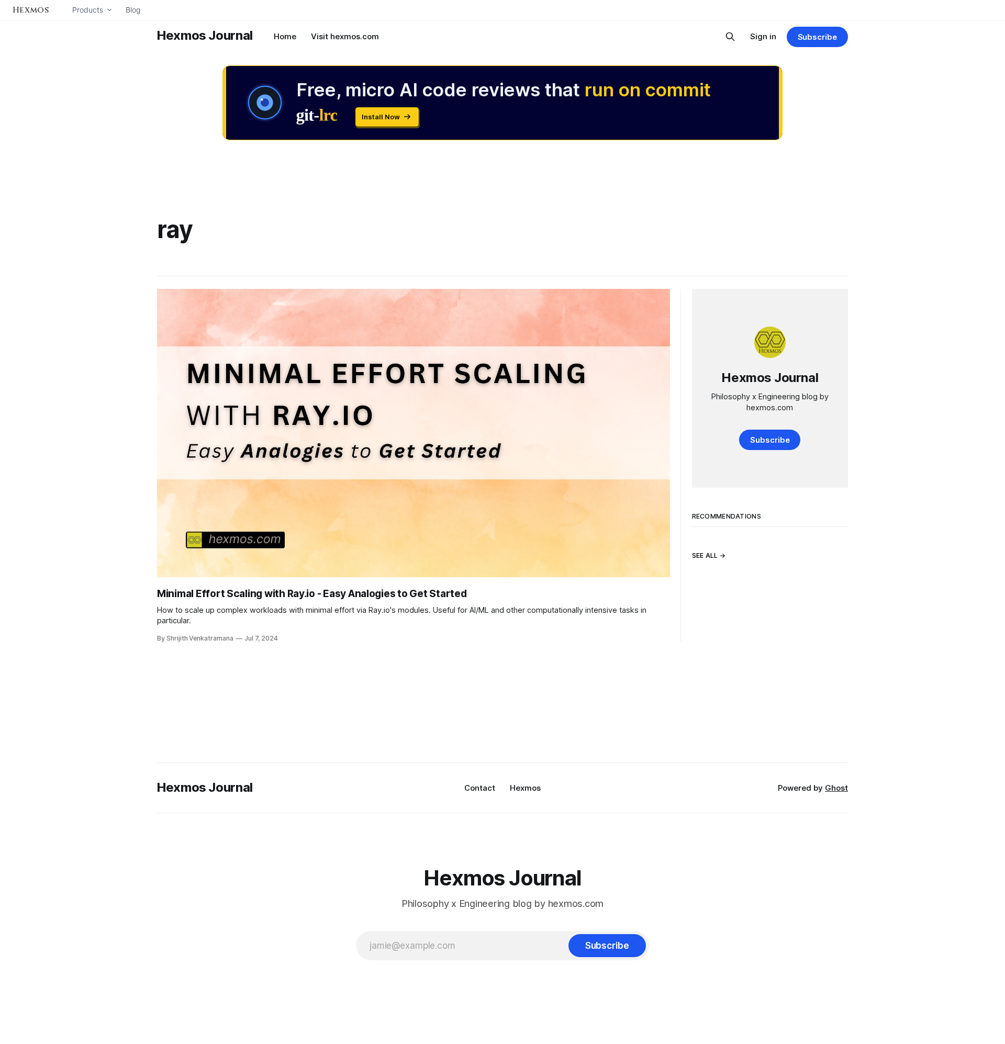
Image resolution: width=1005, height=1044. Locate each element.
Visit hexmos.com (345, 36)
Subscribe (817, 37)
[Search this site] (730, 36)
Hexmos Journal (205, 35)
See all (705, 556)
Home (285, 36)
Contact (479, 788)
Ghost (836, 788)
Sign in (763, 36)
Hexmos (525, 788)
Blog (133, 9)
